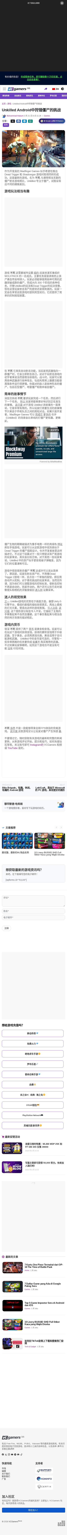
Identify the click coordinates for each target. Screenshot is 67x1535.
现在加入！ (33, 1510)
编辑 (4, 1471)
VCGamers (15, 1522)
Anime (27, 1270)
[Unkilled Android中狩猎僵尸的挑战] (19, 121)
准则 (63, 1522)
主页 (4, 104)
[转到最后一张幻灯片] (56, 827)
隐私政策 (61, 1525)
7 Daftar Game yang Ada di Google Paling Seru (43, 1284)
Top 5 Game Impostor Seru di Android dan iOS (44, 1304)
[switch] (62, 88)
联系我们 (6, 1476)
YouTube (13, 748)
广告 (4, 1479)
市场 (4, 1468)
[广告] (33, 37)
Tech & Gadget (30, 1346)
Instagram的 (36, 744)
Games (47, 116)
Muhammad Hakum (15, 116)
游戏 (9, 104)
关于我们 (6, 1473)
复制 (6, 125)
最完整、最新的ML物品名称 (15, 852)
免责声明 (61, 1523)
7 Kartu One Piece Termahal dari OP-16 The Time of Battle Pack (44, 1265)
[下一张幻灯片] (61, 827)
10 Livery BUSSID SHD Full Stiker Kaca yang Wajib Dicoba (49, 853)
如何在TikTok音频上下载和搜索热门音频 (44, 1342)
